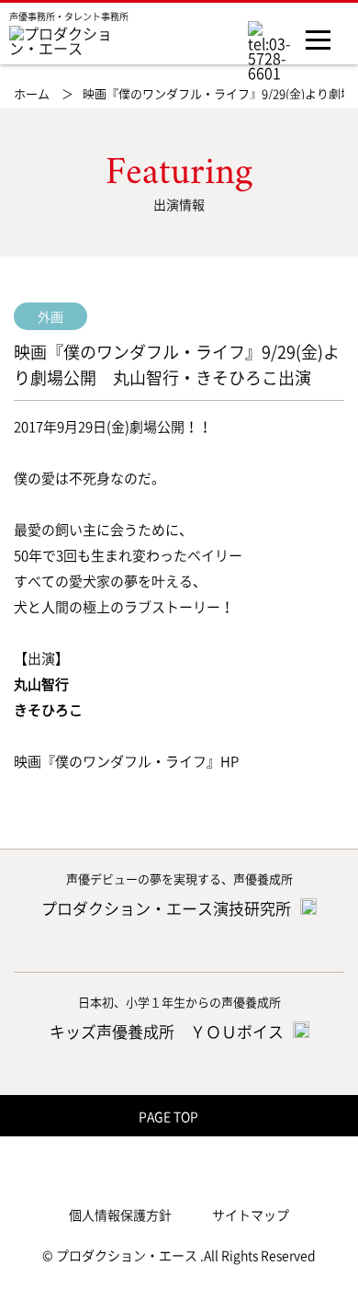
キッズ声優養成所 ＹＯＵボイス (168, 1031)
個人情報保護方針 (120, 1214)
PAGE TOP (170, 1116)
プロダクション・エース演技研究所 (168, 907)
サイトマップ (250, 1214)
